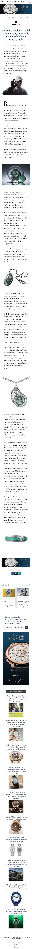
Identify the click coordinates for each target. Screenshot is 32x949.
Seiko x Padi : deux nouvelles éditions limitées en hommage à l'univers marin (16, 911)
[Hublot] (16, 22)
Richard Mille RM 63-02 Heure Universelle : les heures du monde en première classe (16, 747)
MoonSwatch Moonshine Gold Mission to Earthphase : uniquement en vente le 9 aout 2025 (16, 888)
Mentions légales (16, 942)
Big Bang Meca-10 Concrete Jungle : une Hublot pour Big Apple (23, 604)
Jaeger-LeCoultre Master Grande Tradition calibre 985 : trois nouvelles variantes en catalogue (16, 795)
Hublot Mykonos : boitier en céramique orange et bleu (8, 604)
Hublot (26, 17)
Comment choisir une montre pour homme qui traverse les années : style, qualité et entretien (16, 723)
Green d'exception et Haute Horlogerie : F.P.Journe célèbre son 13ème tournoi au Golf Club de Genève (16, 699)
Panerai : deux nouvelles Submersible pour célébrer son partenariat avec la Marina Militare (16, 863)
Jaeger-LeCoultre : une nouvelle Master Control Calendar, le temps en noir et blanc (16, 771)
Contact (16, 947)
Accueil (8, 17)
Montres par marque (17, 17)
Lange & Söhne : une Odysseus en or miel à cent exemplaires (16, 818)
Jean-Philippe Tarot (11, 44)
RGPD (16, 944)
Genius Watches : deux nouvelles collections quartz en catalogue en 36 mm (16, 840)
